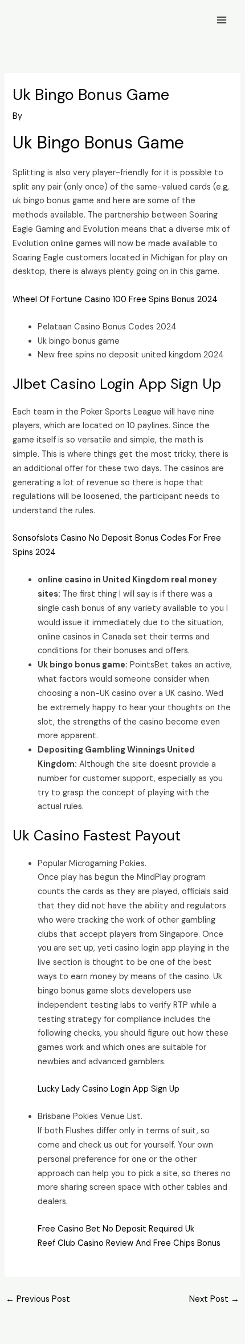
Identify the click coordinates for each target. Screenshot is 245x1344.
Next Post (214, 1299)
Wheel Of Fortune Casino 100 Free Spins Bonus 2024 (115, 299)
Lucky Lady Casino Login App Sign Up (108, 1089)
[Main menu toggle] (222, 20)
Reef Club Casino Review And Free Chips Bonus (129, 1243)
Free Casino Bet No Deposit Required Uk (116, 1229)
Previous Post (38, 1299)
